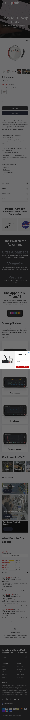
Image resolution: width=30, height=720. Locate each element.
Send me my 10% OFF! (22, 366)
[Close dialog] (29, 352)
